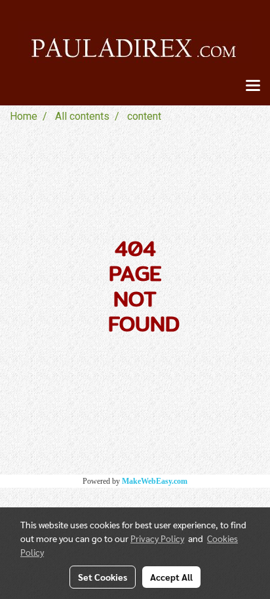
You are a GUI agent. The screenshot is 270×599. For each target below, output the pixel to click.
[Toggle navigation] (253, 86)
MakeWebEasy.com (154, 481)
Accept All (171, 577)
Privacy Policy (157, 538)
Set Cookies (102, 577)
